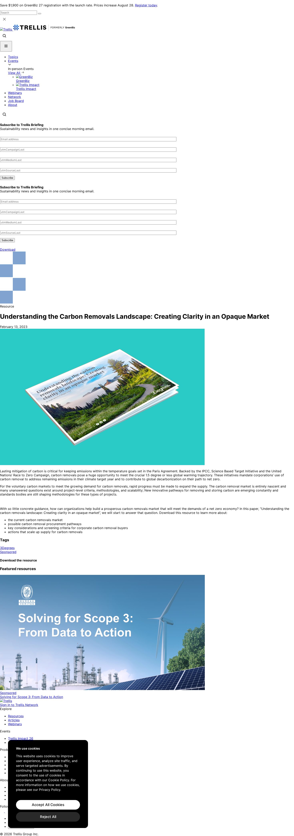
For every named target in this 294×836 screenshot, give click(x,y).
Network (14, 97)
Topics (13, 57)
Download (7, 250)
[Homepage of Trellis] (6, 701)
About (12, 105)
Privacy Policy (49, 790)
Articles (14, 720)
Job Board (16, 101)
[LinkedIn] (2, 811)
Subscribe (7, 177)
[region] (48, 784)
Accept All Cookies (48, 805)
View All (14, 73)
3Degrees (7, 548)
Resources (16, 716)
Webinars (15, 93)
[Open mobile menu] (6, 46)
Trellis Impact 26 (20, 738)
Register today (146, 5)
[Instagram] (7, 811)
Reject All (48, 817)
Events (13, 61)
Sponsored (8, 552)
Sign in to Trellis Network (19, 705)
